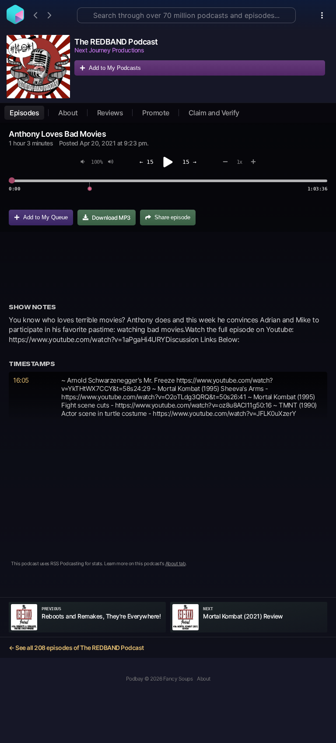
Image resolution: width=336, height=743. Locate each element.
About (68, 112)
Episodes (24, 112)
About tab (175, 563)
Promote (155, 112)
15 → (189, 162)
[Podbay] (15, 21)
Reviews (110, 112)
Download (111, 217)
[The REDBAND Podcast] (38, 66)
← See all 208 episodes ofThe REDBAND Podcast (76, 647)
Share (172, 217)
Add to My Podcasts (115, 68)
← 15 (147, 162)
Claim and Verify (214, 112)
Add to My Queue (45, 217)
